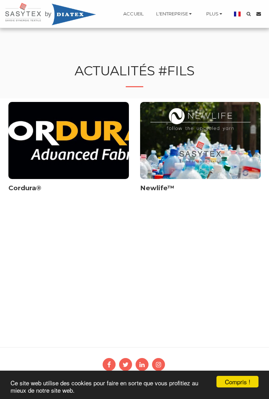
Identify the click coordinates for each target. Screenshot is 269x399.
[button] (175, 14)
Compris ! (237, 381)
